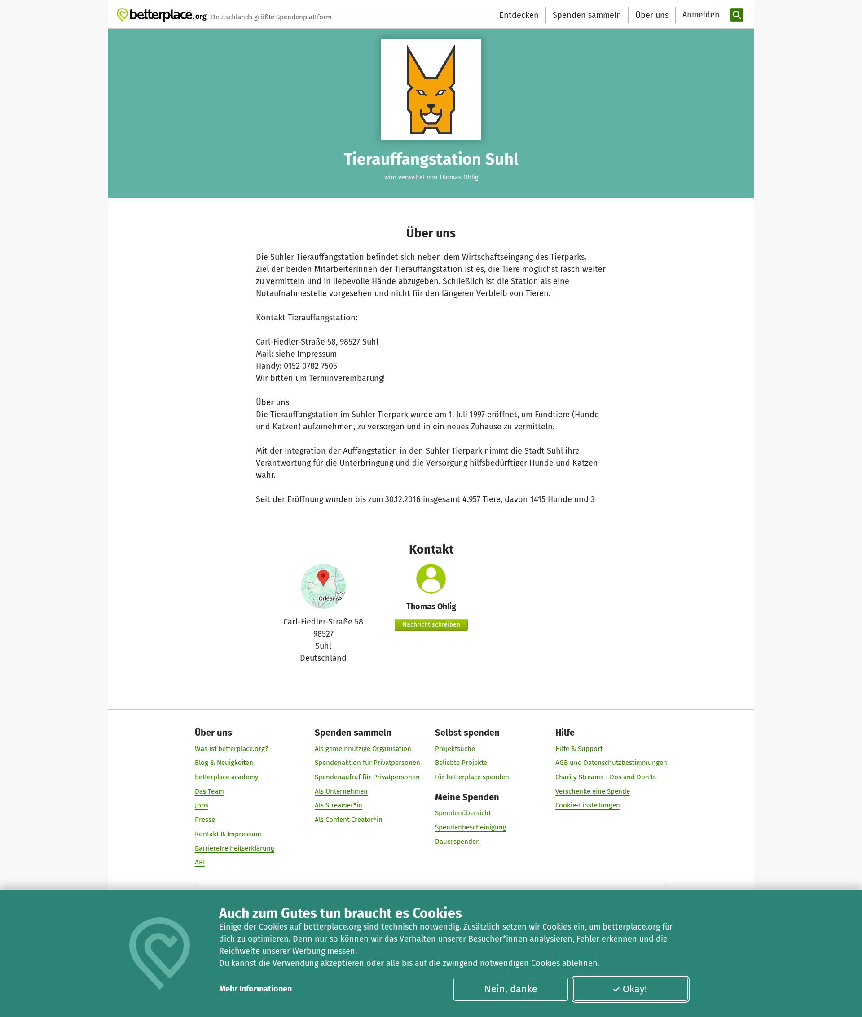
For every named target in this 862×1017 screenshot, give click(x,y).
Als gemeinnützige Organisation (363, 749)
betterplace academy (226, 777)
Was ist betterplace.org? (231, 749)
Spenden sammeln (587, 15)
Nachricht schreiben (431, 625)
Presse (205, 820)
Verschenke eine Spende (592, 791)
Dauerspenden (457, 842)
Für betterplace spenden (472, 777)
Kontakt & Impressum (228, 834)
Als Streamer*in (338, 805)
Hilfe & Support (579, 749)
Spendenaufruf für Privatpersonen (367, 777)
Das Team (209, 791)
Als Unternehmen (341, 791)
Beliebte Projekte (461, 763)
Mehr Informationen (255, 989)
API (200, 862)
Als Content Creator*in (349, 820)
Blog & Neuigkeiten (224, 763)
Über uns (651, 15)
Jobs (201, 805)
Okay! (635, 989)
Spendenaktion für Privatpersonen (367, 763)
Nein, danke (510, 989)
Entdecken (519, 15)
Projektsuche (455, 749)
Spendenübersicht (463, 813)
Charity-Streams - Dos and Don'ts (605, 777)
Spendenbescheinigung (470, 827)
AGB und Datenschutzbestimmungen (611, 763)
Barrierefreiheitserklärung (234, 848)
